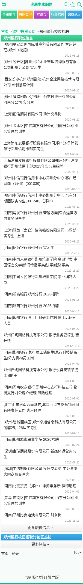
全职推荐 (9, 14)
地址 (40, 577)
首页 (5, 31)
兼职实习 (25, 14)
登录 (15, 554)
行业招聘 (57, 14)
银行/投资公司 (24, 31)
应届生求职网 (41, 4)
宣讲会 (41, 14)
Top (77, 552)
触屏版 (53, 577)
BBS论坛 (74, 14)
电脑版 (29, 577)
